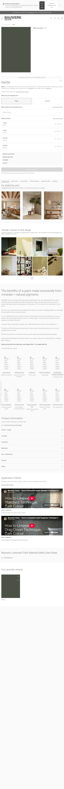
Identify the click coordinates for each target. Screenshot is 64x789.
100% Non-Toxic (19, 372)
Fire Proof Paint (19, 404)
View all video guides (7, 485)
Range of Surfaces (44, 372)
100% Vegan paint (57, 404)
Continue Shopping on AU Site (52, 5)
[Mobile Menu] (2, 18)
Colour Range (6, 372)
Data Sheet (55, 181)
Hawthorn (48, 88)
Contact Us (31, 12)
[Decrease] (55, 124)
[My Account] (58, 18)
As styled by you (5, 181)
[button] (11, 205)
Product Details (24, 181)
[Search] (51, 18)
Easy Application (6, 404)
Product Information (34, 181)
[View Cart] (62, 18)
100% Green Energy (44, 404)
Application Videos (45, 181)
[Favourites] (55, 18)
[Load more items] (32, 278)
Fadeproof (32, 372)
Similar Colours (14, 181)
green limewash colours (22, 91)
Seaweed (30, 88)
